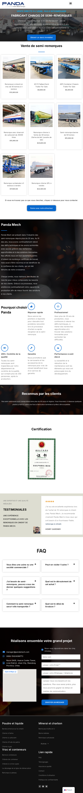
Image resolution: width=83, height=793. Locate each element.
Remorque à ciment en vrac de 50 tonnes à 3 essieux (14, 86)
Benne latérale (44, 733)
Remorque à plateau (9, 773)
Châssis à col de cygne (10, 764)
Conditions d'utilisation (47, 775)
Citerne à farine (7, 733)
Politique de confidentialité (48, 780)
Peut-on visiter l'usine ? (57, 565)
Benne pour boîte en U (47, 729)
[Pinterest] (46, 786)
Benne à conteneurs (9, 755)
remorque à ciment (53, 524)
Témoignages (43, 762)
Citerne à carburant (9, 738)
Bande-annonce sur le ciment (12, 729)
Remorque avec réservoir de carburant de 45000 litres (14, 134)
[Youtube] (43, 786)
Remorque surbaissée (46, 738)
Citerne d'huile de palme (11, 742)
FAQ (40, 757)
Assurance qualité (45, 766)
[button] (70, 3)
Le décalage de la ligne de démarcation (16, 768)
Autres (43, 744)
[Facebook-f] (40, 786)
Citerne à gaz (7, 746)
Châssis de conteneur (10, 759)
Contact (41, 771)
